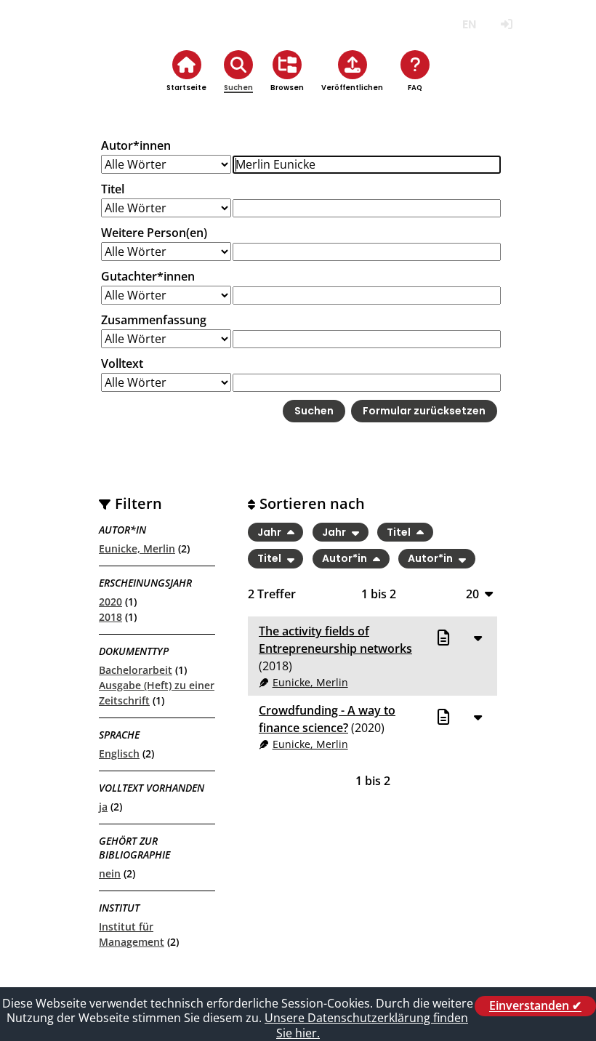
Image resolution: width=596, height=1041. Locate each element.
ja (103, 806)
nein (110, 873)
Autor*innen (136, 145)
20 (472, 593)
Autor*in (345, 559)
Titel (112, 189)
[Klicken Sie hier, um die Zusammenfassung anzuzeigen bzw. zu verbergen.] (477, 637)
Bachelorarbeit (135, 670)
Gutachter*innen (148, 276)
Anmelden (506, 24)
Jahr (270, 532)
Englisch (119, 753)
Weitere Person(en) (154, 233)
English (469, 24)
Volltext (122, 363)
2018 (110, 617)
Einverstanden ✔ (535, 1006)
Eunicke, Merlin (137, 548)
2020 (110, 601)
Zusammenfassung (153, 320)
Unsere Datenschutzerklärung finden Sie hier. (366, 1025)
